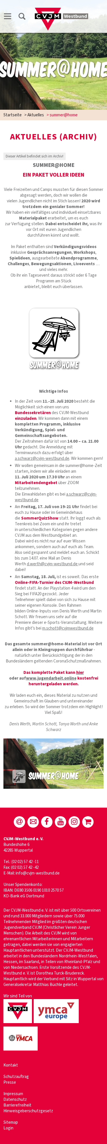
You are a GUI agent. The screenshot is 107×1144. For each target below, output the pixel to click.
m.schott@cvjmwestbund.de (68, 628)
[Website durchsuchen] (22, 17)
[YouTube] (60, 822)
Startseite (12, 115)
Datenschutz (15, 1100)
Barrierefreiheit (17, 1105)
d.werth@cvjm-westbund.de (52, 564)
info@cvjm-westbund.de (38, 873)
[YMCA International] (21, 1051)
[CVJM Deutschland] (18, 1024)
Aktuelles (35, 115)
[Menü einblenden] (7, 17)
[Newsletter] (33, 822)
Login (8, 1128)
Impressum (13, 1094)
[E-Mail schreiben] (19, 822)
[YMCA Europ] (57, 1024)
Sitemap (10, 1122)
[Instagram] (74, 822)
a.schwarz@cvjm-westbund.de (42, 459)
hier (80, 673)
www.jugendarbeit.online (51, 678)
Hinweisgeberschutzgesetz (28, 1111)
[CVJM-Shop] (88, 822)
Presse (9, 1082)
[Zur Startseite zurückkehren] (61, 10)
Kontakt (10, 1065)
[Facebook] (47, 822)
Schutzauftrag (16, 1077)
